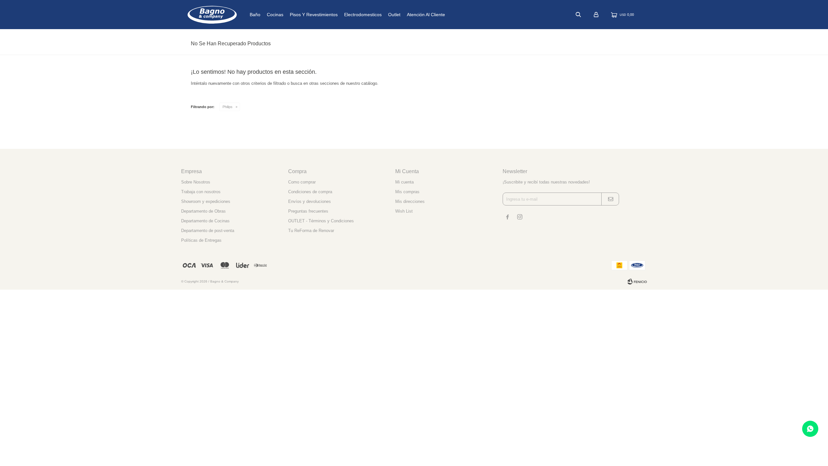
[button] (578, 14)
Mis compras (407, 191)
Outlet (394, 14)
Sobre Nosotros (195, 182)
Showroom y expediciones (205, 201)
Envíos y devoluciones (309, 201)
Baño (255, 14)
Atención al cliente (426, 14)
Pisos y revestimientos (314, 14)
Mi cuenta (404, 182)
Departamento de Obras (203, 211)
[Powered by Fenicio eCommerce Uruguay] (637, 281)
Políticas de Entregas (201, 240)
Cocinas (275, 14)
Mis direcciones (410, 201)
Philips (228, 107)
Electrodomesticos (363, 14)
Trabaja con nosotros (201, 191)
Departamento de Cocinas (205, 220)
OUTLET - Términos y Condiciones (321, 220)
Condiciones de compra (310, 191)
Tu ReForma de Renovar (311, 230)
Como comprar (302, 182)
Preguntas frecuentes (308, 211)
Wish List (404, 211)
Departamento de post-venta (207, 230)
